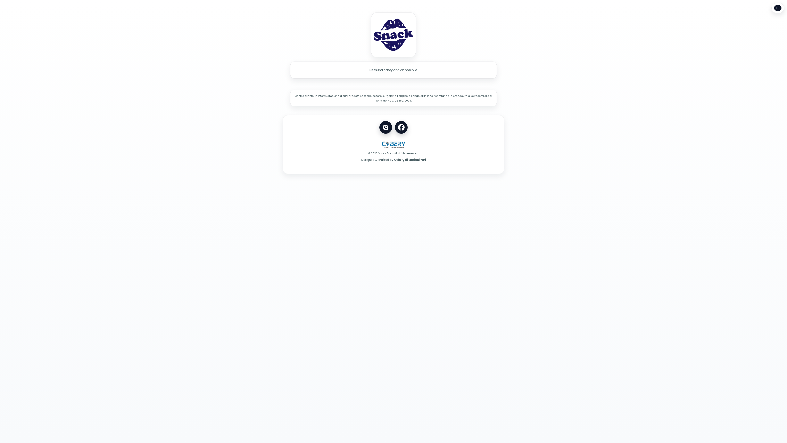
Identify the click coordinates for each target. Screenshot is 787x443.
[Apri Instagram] (385, 127)
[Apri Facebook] (401, 127)
